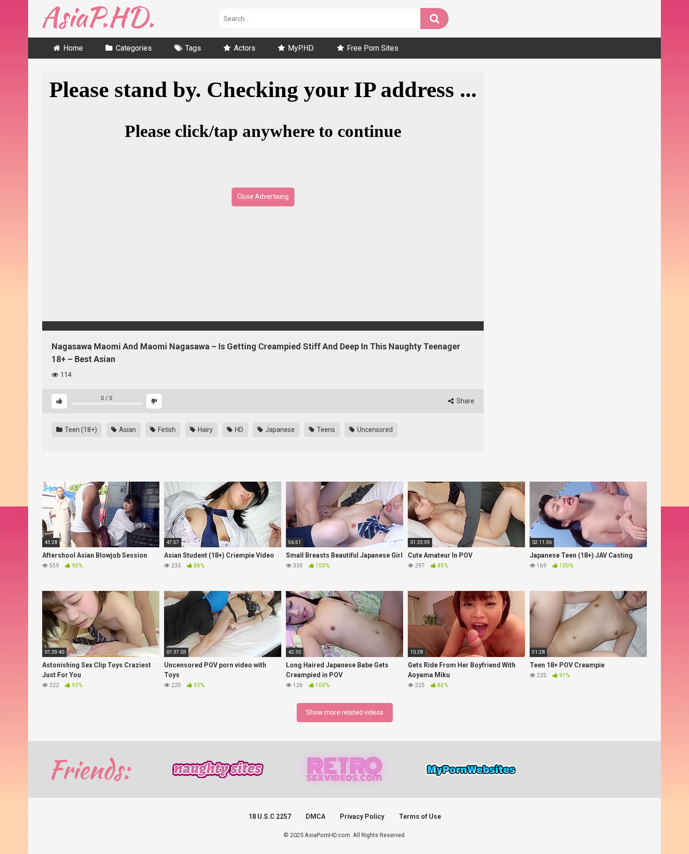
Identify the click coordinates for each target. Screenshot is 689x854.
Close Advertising (263, 196)
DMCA (315, 816)
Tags (193, 48)
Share (464, 401)
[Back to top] (657, 825)
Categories (134, 48)
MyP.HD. (301, 48)
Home (73, 48)
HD (238, 429)
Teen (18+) (80, 429)
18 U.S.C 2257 (269, 816)
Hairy (204, 429)
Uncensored (374, 429)
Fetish (166, 429)
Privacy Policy (362, 816)
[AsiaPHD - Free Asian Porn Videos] (98, 19)
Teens (325, 429)
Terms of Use (420, 816)
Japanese (279, 429)
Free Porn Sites (372, 48)
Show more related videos (344, 712)
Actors (244, 48)
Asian (127, 429)
